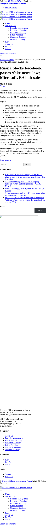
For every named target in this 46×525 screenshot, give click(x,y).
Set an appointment (7, 53)
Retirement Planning (13, 440)
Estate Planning (11, 445)
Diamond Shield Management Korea (17, 481)
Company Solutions (13, 447)
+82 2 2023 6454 (14, 1)
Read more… (5, 160)
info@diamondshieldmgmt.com (13, 3)
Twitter (8, 474)
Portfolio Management (14, 438)
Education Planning (13, 443)
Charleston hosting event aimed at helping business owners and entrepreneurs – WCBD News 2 (23, 183)
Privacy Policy (11, 8)
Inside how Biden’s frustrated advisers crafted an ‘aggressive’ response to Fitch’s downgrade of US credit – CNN (25, 199)
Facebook (9, 476)
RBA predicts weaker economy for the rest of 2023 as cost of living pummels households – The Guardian (25, 177)
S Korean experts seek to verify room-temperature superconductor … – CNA (25, 194)
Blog (7, 460)
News (2, 86)
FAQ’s (7, 462)
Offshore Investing (12, 450)
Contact (8, 464)
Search (2, 206)
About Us (9, 436)
